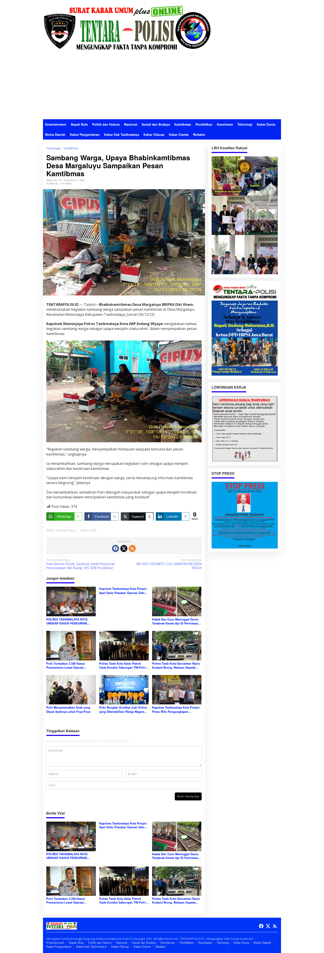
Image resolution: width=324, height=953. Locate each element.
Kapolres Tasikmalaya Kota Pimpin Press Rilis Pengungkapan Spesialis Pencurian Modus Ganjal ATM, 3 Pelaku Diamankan (176, 709)
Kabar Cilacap (120, 946)
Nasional (121, 942)
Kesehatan (205, 942)
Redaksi (160, 946)
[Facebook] (115, 548)
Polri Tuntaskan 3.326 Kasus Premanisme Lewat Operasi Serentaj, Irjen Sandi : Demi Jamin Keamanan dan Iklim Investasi (69, 665)
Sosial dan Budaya (144, 942)
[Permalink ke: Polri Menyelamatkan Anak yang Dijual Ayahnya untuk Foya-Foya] (71, 689)
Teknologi (223, 942)
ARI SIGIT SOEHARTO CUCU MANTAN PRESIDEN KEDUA (168, 564)
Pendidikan (187, 942)
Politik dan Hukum (100, 942)
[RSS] (132, 548)
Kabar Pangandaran (58, 946)
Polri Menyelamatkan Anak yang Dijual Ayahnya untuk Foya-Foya (68, 709)
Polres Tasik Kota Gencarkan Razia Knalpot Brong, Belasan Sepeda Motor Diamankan (176, 665)
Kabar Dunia (241, 942)
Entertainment (55, 942)
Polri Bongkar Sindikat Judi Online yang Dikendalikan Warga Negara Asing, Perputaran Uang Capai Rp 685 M (123, 709)
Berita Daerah (262, 942)
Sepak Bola (76, 942)
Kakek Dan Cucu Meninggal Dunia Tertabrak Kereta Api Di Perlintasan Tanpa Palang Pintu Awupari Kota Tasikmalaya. (176, 621)
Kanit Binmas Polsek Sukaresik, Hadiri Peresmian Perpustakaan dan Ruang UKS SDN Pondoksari (80, 564)
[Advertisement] (162, 86)
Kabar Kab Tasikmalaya (91, 946)
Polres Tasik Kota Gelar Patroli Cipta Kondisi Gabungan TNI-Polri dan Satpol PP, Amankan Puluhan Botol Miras (122, 665)
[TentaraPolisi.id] (126, 27)
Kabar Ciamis (142, 946)
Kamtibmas (52, 183)
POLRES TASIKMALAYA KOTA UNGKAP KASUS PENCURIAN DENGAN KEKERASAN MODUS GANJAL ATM (67, 621)
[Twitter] (123, 548)
